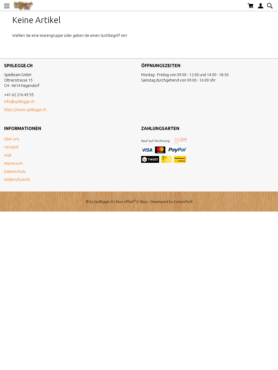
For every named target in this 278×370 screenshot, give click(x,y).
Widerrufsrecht (17, 179)
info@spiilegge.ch (19, 101)
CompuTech (183, 201)
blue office (126, 201)
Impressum (13, 163)
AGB (7, 155)
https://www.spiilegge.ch (25, 110)
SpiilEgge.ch (103, 201)
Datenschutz (15, 171)
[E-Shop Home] (23, 5)
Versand (11, 147)
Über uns (11, 139)
